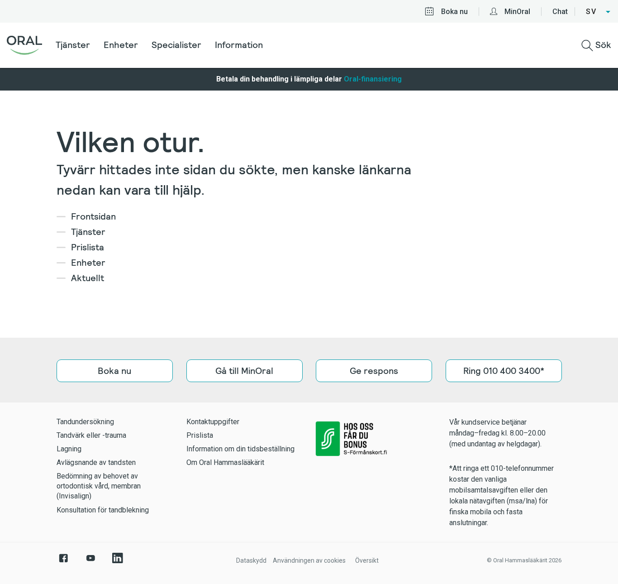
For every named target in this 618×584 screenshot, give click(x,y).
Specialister (176, 45)
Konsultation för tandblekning (103, 510)
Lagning (69, 449)
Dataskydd (251, 560)
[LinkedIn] (117, 562)
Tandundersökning (85, 421)
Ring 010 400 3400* (503, 371)
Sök (602, 45)
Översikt (367, 560)
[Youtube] (90, 562)
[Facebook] (63, 562)
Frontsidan (93, 216)
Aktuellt (87, 278)
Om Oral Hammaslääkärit (225, 462)
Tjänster (73, 45)
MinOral (517, 11)
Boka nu (454, 11)
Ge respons (374, 371)
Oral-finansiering (373, 79)
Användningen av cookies (309, 560)
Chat (560, 11)
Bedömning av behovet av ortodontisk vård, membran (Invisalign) (99, 486)
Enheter (121, 45)
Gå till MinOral (244, 371)
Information (239, 45)
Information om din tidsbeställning (240, 449)
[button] (598, 11)
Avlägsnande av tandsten (96, 462)
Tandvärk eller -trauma (91, 435)
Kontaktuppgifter (212, 421)
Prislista (87, 247)
